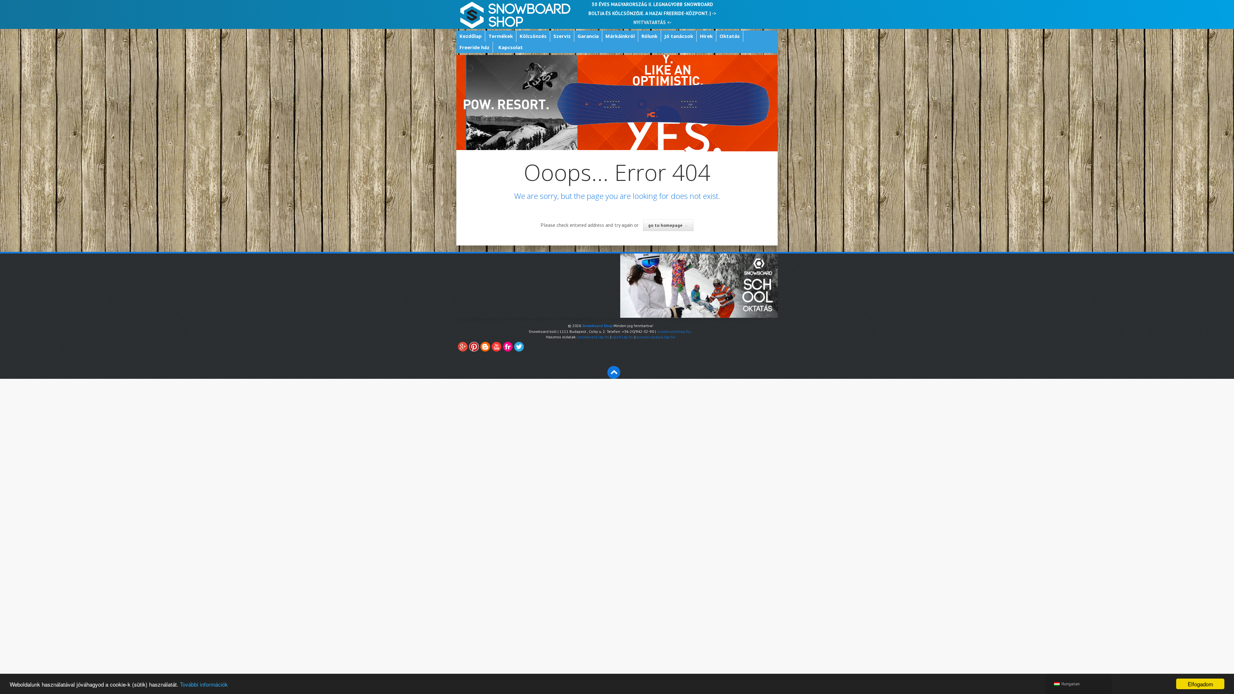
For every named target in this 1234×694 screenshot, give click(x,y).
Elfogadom (1200, 684)
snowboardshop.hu (674, 331)
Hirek (706, 36)
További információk (204, 684)
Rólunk (649, 36)
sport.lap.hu (622, 336)
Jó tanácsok (678, 36)
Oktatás (730, 36)
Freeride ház (474, 47)
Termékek (500, 36)
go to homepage (668, 225)
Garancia (588, 36)
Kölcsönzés (533, 36)
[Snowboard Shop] (516, 14)
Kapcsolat (510, 47)
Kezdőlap (471, 36)
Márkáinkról (620, 36)
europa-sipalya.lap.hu (655, 336)
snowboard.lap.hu (593, 336)
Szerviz (562, 36)
